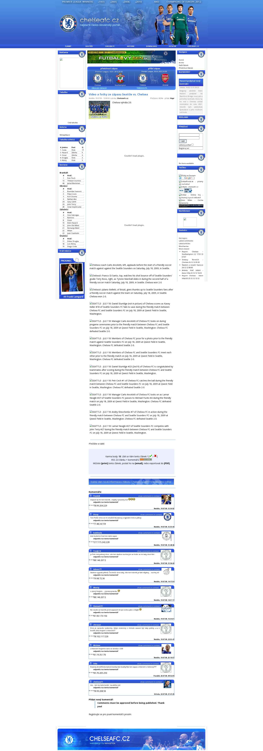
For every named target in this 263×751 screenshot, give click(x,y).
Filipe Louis (71, 194)
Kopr (172, 98)
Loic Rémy (71, 244)
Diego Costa (72, 246)
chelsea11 (98, 682)
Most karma (183, 246)
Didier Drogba (73, 241)
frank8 (96, 496)
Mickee (96, 645)
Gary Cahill (71, 201)
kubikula (97, 532)
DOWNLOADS (151, 46)
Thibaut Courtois (74, 180)
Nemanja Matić (73, 228)
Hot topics (183, 238)
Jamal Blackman (73, 183)
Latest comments (186, 241)
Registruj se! (184, 148)
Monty (96, 587)
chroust (97, 625)
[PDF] (167, 463)
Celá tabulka (73, 122)
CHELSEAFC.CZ (193, 46)
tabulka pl (142, 88)
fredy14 (97, 551)
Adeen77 (97, 569)
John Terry (71, 204)
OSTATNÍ (172, 46)
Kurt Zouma (72, 196)
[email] (139, 463)
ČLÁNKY (68, 46)
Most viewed (184, 249)
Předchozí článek (186, 68)
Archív (181, 62)
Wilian (69, 230)
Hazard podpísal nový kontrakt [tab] (190, 82)
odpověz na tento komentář (105, 502)
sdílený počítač (185, 145)
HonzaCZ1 (98, 606)
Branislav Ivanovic (74, 191)
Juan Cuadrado (73, 233)
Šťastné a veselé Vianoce (192, 265)
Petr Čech (71, 178)
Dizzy (95, 514)
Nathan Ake (72, 199)
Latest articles (184, 243)
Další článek (183, 65)
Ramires (70, 217)
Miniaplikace (65, 135)
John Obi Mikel (73, 225)
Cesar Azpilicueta (74, 207)
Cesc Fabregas (73, 215)
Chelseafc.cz (122, 98)
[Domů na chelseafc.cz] (131, 43)
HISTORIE (130, 46)
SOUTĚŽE (89, 46)
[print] (104, 463)
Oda (95, 663)
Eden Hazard (72, 223)
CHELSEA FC (110, 46)
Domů (181, 60)
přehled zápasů (99, 88)
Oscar (69, 220)
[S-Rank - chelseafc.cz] (188, 187)
